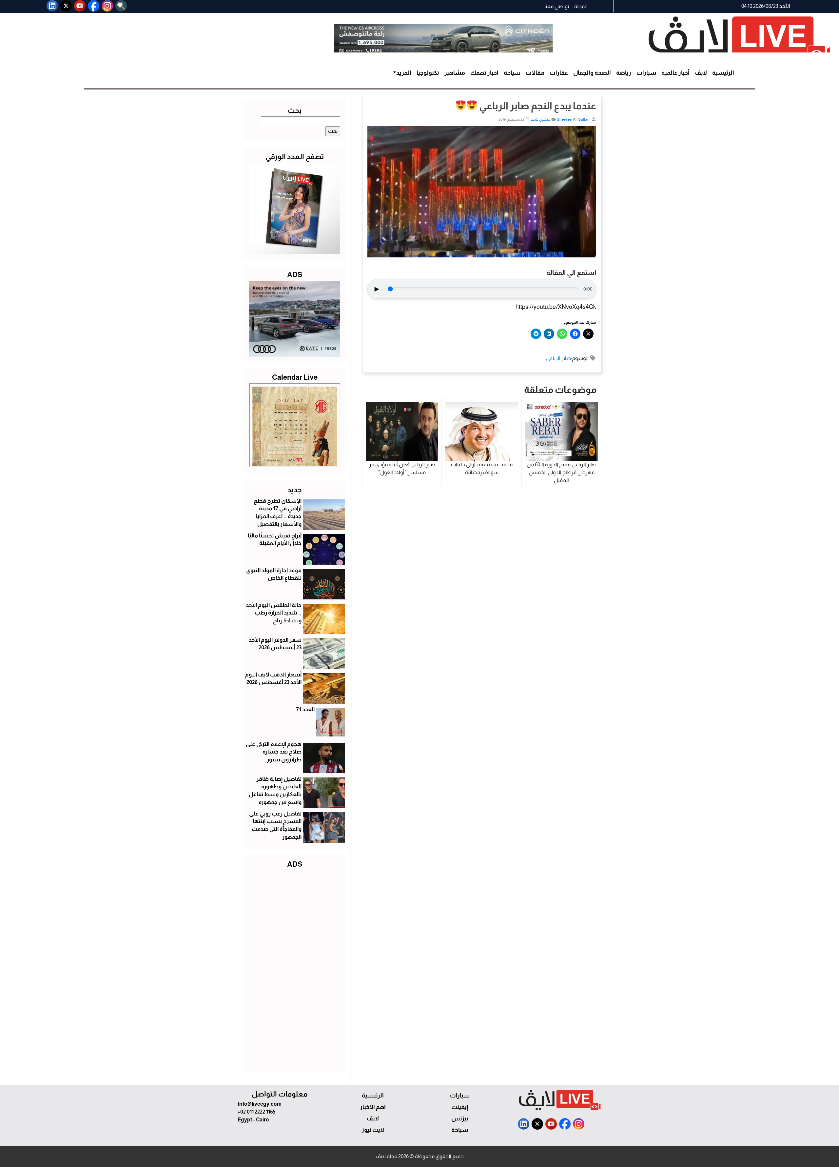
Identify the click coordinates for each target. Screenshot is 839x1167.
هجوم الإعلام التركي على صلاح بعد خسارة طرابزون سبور (274, 752)
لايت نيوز (372, 1130)
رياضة (623, 73)
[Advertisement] (294, 968)
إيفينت (459, 1107)
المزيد (403, 73)
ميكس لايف (541, 119)
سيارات (646, 73)
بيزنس (459, 1118)
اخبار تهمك (484, 73)
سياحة (512, 73)
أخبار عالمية (675, 73)
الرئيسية (723, 73)
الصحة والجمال (592, 73)
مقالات (535, 73)
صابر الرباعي (558, 358)
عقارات (559, 73)
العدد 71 (305, 709)
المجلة (581, 6)
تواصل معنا (556, 6)
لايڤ (701, 73)
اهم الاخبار (373, 1107)
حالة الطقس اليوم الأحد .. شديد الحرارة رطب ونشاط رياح (274, 613)
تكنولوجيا (428, 73)
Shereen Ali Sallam (574, 119)
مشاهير (454, 73)
